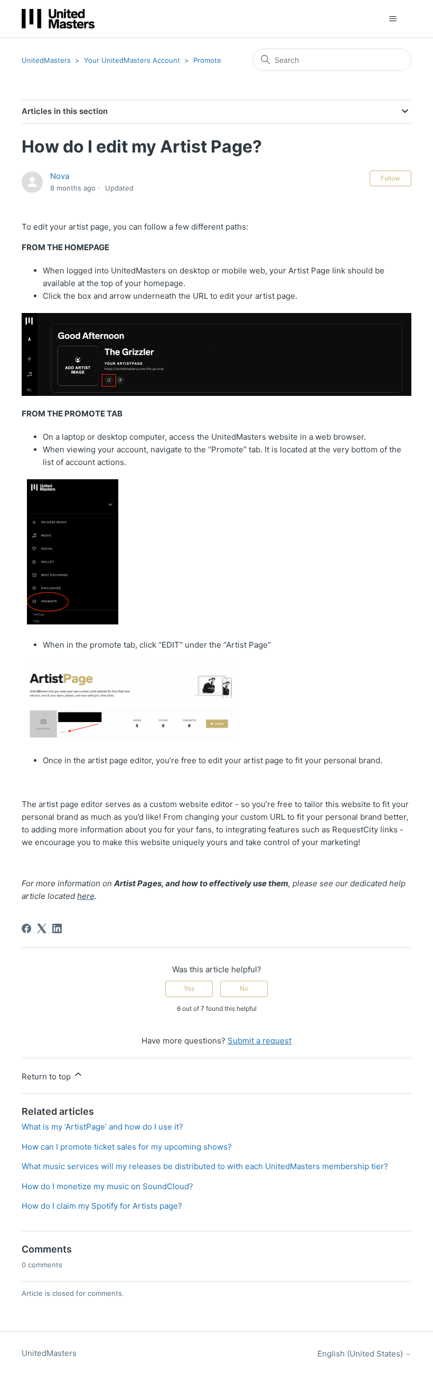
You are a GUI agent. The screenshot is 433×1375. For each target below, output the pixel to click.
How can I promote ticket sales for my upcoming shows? (127, 1147)
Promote (207, 60)
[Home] (58, 19)
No (244, 988)
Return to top (47, 1076)
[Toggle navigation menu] (392, 19)
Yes (189, 988)
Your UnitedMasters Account (132, 60)
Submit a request (259, 1041)
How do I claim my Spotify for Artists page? (102, 1206)
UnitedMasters (46, 60)
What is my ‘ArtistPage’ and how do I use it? (102, 1127)
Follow (390, 178)
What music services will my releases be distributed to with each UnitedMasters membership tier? (205, 1166)
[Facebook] (26, 928)
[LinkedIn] (57, 928)
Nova (59, 176)
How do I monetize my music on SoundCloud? (107, 1186)
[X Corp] (41, 928)
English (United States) (361, 1353)
